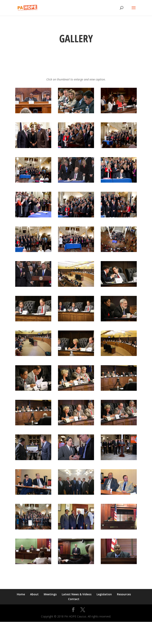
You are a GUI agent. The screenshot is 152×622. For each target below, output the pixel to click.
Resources (124, 594)
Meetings (50, 594)
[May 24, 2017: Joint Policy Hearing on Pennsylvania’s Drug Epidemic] (33, 112)
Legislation (104, 594)
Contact (73, 599)
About (34, 594)
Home (21, 594)
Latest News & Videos (76, 594)
